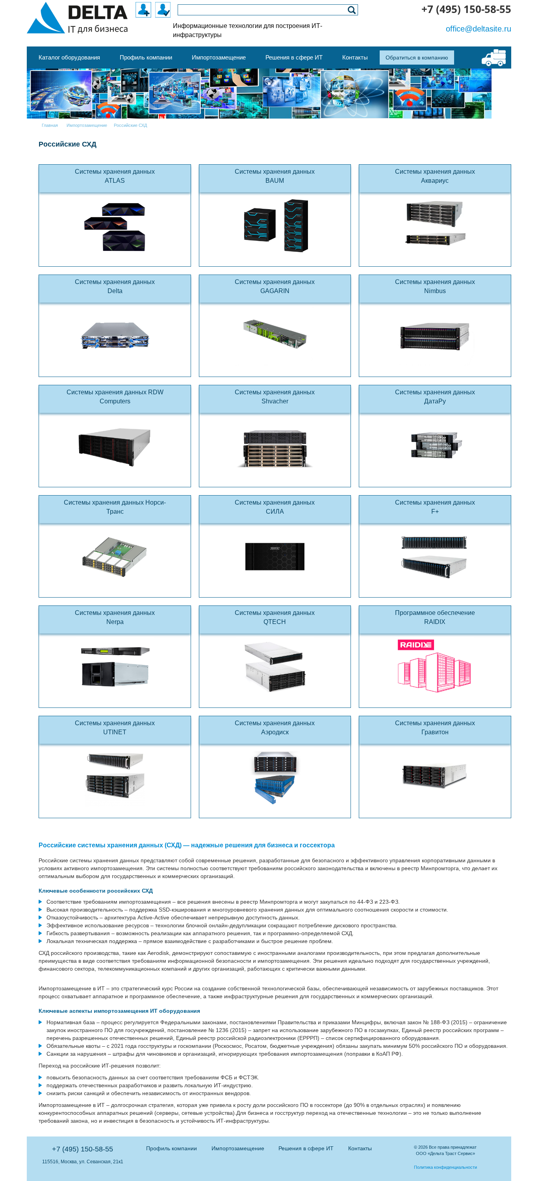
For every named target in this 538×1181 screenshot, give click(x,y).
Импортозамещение (237, 1148)
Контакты (360, 1148)
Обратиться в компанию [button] (417, 57)
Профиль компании (171, 1148)
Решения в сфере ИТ (306, 1148)
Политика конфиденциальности (445, 1167)
